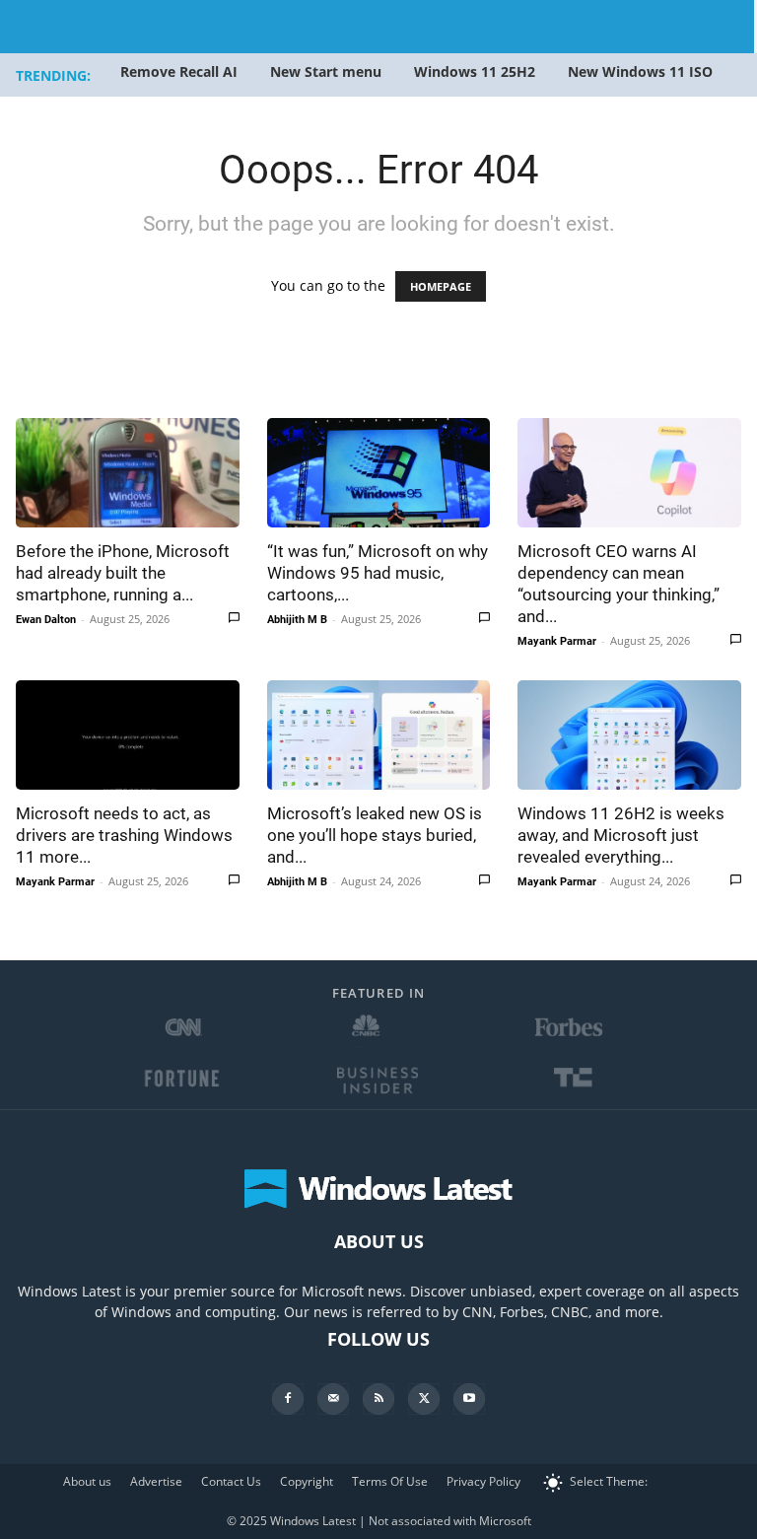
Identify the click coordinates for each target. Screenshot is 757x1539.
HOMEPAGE (440, 286)
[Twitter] (424, 1399)
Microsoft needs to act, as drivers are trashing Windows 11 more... (124, 835)
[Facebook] (288, 1399)
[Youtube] (469, 1399)
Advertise (156, 1481)
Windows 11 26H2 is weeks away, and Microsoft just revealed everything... (620, 835)
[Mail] (333, 1399)
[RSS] (378, 1399)
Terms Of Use (390, 1481)
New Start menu (325, 71)
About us (87, 1481)
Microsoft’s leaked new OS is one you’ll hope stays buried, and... (374, 835)
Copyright (306, 1481)
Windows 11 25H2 (474, 71)
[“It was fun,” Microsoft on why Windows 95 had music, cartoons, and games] (379, 472)
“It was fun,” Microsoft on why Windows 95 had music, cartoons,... (377, 572)
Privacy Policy (483, 1481)
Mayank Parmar (556, 641)
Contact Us (231, 1481)
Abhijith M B (297, 619)
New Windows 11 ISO (640, 71)
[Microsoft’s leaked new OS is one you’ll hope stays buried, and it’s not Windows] (379, 735)
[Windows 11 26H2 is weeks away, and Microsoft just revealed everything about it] (629, 735)
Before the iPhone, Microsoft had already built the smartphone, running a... (123, 572)
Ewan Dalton (46, 619)
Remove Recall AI (179, 71)
